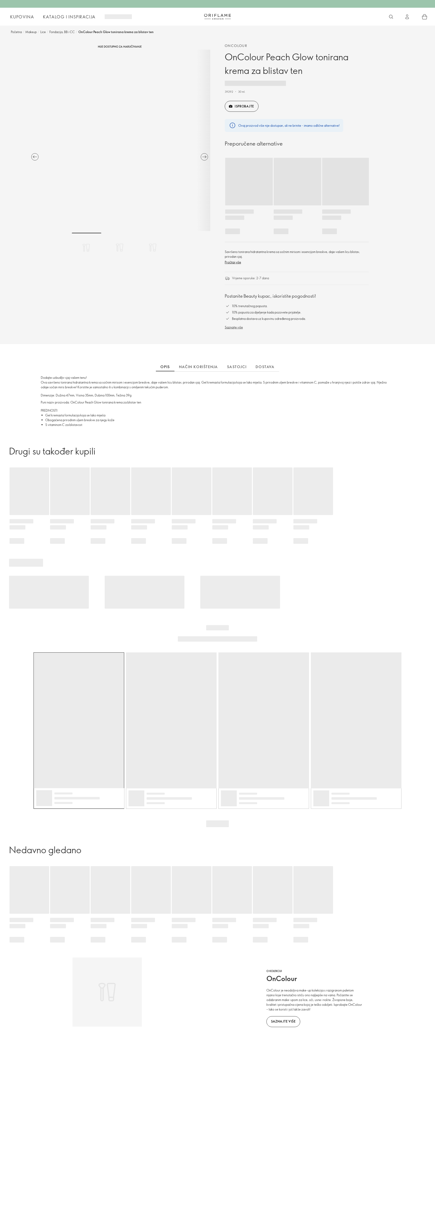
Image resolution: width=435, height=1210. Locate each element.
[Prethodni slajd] (35, 156)
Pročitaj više (233, 262)
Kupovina (22, 16)
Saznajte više (234, 327)
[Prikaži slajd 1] (86, 247)
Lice (43, 32)
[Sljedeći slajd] (204, 156)
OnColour (236, 46)
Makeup (31, 32)
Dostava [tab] (265, 366)
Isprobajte (244, 106)
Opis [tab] (165, 366)
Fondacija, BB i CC (62, 32)
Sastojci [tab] (237, 366)
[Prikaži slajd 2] (119, 247)
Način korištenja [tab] (198, 366)
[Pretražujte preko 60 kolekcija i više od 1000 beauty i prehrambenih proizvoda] (391, 16)
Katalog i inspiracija (69, 16)
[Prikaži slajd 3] (152, 247)
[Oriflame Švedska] (217, 16)
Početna (16, 32)
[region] (119, 140)
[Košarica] (424, 17)
